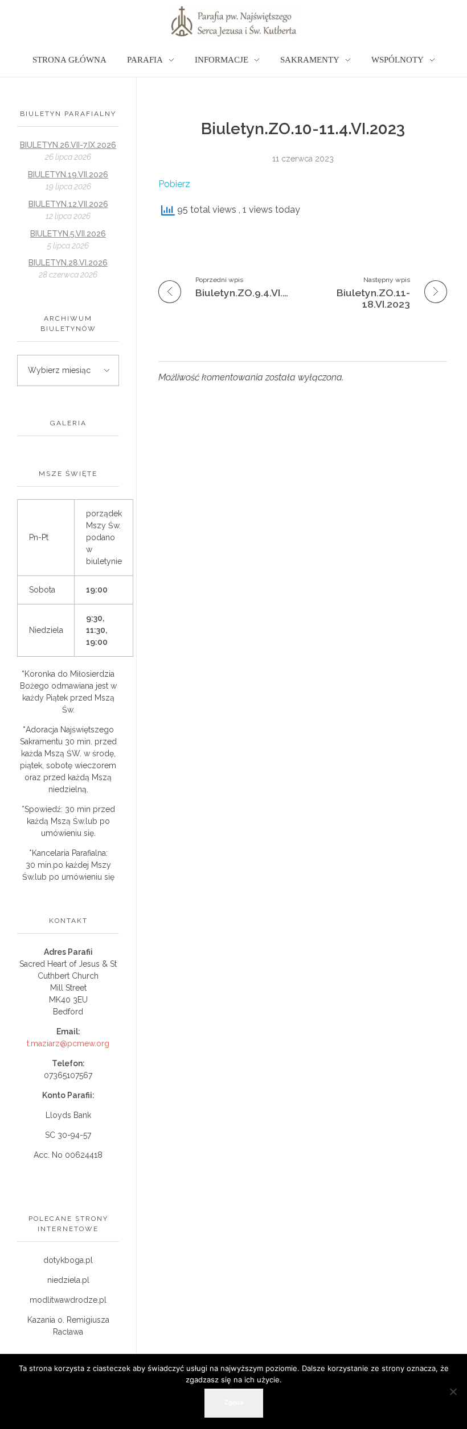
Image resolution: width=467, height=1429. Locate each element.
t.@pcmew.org (68, 1043)
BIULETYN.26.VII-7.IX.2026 (68, 145)
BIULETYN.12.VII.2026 (68, 204)
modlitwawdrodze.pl (68, 1299)
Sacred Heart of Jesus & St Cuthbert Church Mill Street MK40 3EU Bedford (68, 987)
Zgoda (233, 1402)
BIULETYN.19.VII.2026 (68, 174)
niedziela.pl (68, 1280)
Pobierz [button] (174, 184)
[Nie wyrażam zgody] (452, 1391)
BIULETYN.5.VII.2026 (68, 233)
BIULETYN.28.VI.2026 (68, 262)
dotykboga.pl (68, 1260)
